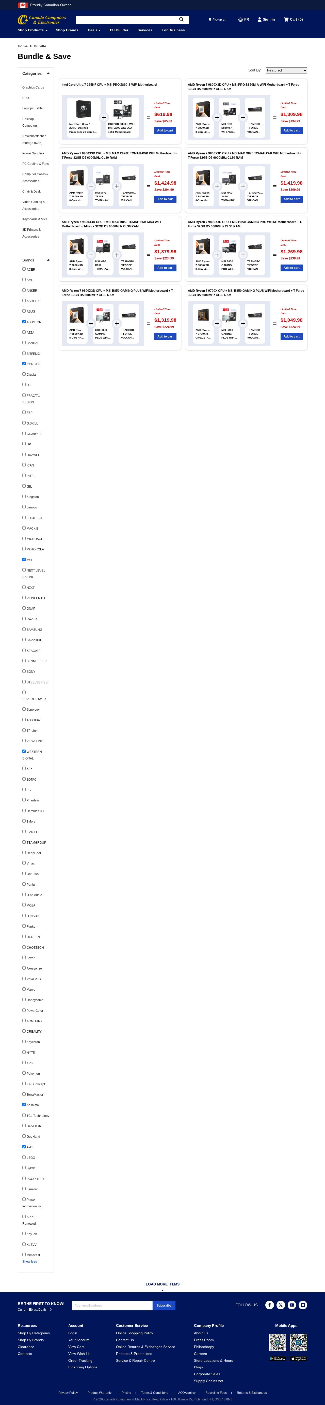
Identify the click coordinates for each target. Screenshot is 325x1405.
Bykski (31, 1168)
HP (29, 444)
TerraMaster (35, 1094)
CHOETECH (35, 947)
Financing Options (83, 1367)
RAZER (32, 619)
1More (31, 821)
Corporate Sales (207, 1374)
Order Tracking (80, 1361)
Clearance (26, 1347)
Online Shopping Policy (134, 1333)
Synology (33, 709)
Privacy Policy (68, 1393)
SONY (31, 672)
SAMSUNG (34, 630)
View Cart (76, 1347)
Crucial (32, 374)
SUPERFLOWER (34, 699)
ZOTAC (32, 779)
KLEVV (32, 1245)
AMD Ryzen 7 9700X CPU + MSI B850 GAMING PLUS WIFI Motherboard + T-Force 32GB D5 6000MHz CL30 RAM (246, 293)
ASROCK (33, 301)
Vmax (31, 863)
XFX (29, 769)
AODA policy (187, 1393)
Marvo (31, 989)
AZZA (30, 332)
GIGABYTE (34, 434)
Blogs (198, 1367)
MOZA (31, 905)
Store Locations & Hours (213, 1361)
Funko (31, 926)
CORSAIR (34, 364)
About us (201, 1333)
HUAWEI (33, 455)
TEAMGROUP (36, 842)
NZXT (31, 588)
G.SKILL (32, 423)
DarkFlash (34, 1126)
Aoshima (33, 1105)
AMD (30, 280)
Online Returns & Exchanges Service (145, 1347)
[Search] (181, 20)
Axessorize (34, 968)
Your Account (78, 1340)
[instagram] (303, 1305)
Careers (200, 1354)
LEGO (31, 1158)
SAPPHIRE (34, 640)
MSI (29, 560)
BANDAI (32, 343)
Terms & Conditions (155, 1393)
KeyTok (32, 1234)
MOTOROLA (35, 549)
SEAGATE (34, 651)
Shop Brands (67, 30)
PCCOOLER (35, 1179)
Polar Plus (34, 979)
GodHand (33, 1136)
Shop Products (31, 30)
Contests (25, 1354)
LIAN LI (32, 832)
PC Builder (119, 30)
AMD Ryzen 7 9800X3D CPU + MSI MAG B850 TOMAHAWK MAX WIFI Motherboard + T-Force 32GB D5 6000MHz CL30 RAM (111, 224)
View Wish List (79, 1354)
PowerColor (35, 1011)
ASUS (31, 311)
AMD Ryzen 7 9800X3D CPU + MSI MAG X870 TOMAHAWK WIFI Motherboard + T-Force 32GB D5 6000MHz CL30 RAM (244, 155)
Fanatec (32, 1189)
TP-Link (32, 731)
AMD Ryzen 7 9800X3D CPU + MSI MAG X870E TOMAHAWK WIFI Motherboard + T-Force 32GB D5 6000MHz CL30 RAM (119, 155)
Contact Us (125, 1340)
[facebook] (269, 1305)
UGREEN (33, 937)
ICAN (30, 465)
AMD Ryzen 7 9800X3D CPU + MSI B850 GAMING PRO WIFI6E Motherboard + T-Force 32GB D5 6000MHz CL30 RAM (245, 224)
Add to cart (165, 130)
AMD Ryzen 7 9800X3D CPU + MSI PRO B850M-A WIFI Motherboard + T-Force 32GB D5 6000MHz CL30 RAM (243, 87)
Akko (30, 1147)
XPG (30, 1063)
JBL (29, 486)
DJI (29, 385)
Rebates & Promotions (134, 1354)
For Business (173, 30)
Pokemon (33, 1073)
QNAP (31, 608)
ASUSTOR (34, 322)
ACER (31, 269)
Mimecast (33, 1255)
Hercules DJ (35, 811)
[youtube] (292, 1305)
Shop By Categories (34, 1333)
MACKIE (32, 528)
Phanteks (33, 800)
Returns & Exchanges (252, 1393)
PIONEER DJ (36, 598)
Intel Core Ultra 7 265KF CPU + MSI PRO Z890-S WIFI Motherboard (109, 84)
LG (29, 790)
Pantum (32, 884)
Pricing (127, 1393)
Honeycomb (35, 1000)
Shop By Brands (31, 1340)
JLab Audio (34, 895)
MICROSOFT (36, 539)
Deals (93, 30)
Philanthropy (204, 1347)
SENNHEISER (37, 661)
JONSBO (33, 916)
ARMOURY (34, 1021)
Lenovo (32, 507)
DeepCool (34, 853)
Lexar (31, 958)
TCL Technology (38, 1116)
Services (145, 30)
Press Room (204, 1340)
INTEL (31, 476)
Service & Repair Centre (135, 1361)
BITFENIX (33, 354)
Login (72, 1333)
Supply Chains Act (208, 1381)
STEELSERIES (37, 682)
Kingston (33, 497)
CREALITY (34, 1031)
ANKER (32, 290)
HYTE (31, 1053)
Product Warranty (100, 1393)
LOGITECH (34, 518)
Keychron (33, 1042)
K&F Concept (36, 1084)
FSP (29, 413)
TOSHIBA (33, 720)
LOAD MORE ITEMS (163, 1284)
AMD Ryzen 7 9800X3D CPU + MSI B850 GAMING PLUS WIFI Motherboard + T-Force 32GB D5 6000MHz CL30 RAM (118, 293)
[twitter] (281, 1305)
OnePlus (33, 874)
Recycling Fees (216, 1393)
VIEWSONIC (35, 741)
